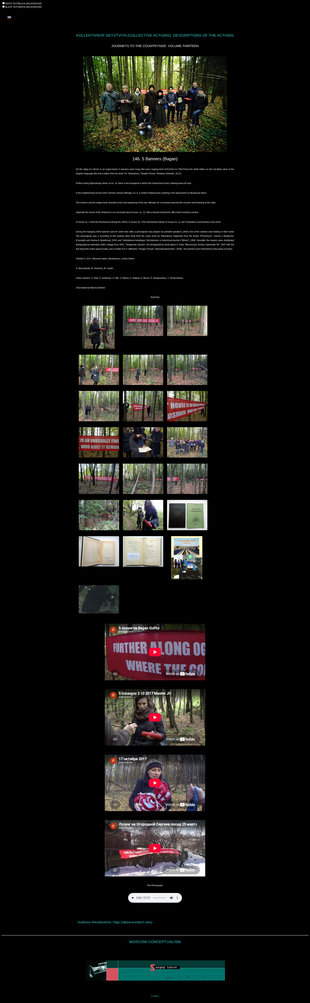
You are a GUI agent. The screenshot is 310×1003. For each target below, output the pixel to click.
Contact (155, 996)
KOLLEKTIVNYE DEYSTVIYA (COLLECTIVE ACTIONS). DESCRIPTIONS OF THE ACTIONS (155, 35)
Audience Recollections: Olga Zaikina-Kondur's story (115, 922)
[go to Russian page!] (9, 21)
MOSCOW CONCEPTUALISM (155, 942)
